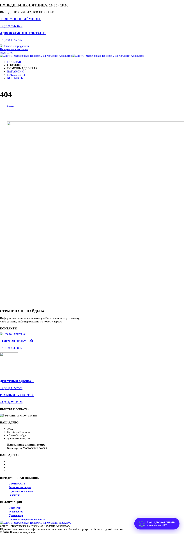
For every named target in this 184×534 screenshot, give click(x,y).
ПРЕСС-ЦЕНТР (17, 74)
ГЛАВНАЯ (14, 61)
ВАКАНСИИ (15, 71)
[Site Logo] (20, 52)
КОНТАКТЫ (15, 77)
